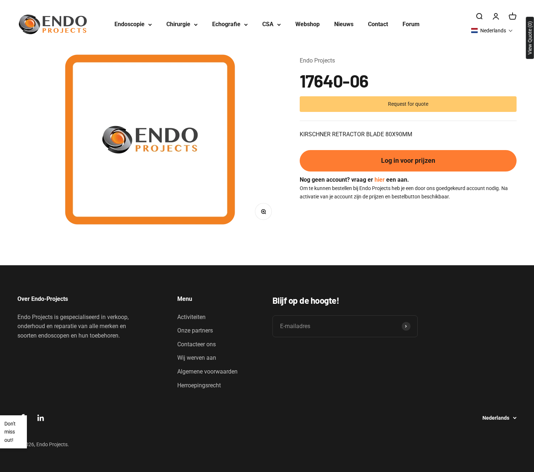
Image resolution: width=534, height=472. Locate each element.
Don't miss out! (10, 432)
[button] (492, 30)
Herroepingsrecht (199, 385)
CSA (268, 24)
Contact (378, 24)
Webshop (307, 24)
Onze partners (195, 330)
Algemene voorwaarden (207, 371)
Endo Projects (317, 60)
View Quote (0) (530, 38)
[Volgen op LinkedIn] (41, 418)
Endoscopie (129, 24)
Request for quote (408, 103)
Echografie (226, 24)
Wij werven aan (196, 357)
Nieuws (343, 24)
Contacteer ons (196, 344)
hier (380, 179)
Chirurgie (178, 24)
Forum (411, 24)
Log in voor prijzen (408, 160)
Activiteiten (191, 317)
